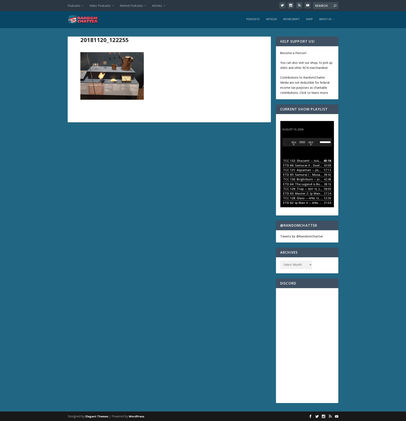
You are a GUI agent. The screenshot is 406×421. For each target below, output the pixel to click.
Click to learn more (314, 93)
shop (313, 63)
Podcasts (74, 6)
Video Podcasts (100, 6)
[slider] (325, 142)
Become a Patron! (293, 53)
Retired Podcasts (131, 6)
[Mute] (318, 142)
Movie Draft (291, 19)
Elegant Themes (96, 416)
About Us (325, 19)
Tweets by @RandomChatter (301, 236)
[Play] (288, 142)
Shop (309, 19)
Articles (157, 6)
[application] (307, 142)
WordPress (136, 416)
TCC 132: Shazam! (296, 125)
